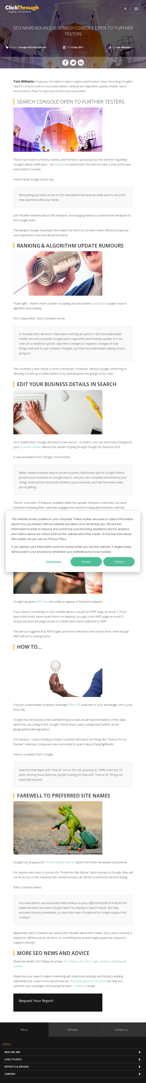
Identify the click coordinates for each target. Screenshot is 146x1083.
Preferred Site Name (59, 862)
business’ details (30, 447)
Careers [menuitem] (9, 1074)
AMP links (42, 601)
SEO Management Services (88, 981)
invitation (60, 164)
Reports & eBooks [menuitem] (16, 1066)
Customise (53, 561)
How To (74, 705)
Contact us (80, 986)
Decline (119, 561)
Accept (86, 561)
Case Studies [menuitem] (13, 1059)
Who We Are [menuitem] (12, 1052)
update (97, 303)
